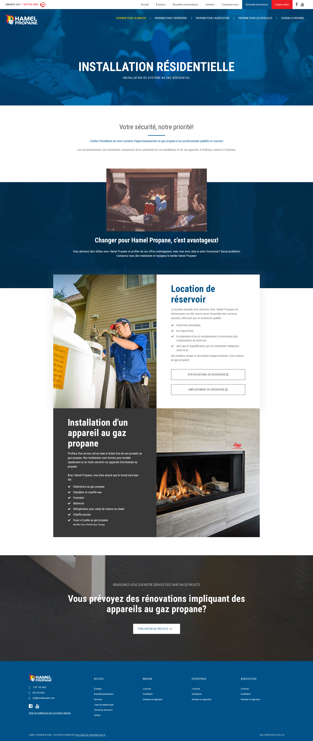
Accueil (145, 4)
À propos (161, 4)
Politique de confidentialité (90, 735)
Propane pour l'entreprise (171, 18)
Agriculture (249, 678)
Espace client (282, 4)
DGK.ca (280, 735)
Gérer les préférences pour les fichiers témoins (50, 713)
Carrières (210, 4)
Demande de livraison (257, 4)
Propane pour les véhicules (255, 18)
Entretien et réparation (152, 699)
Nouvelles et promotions (185, 4)
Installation (148, 694)
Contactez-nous (230, 4)
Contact (97, 715)
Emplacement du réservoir (207, 389)
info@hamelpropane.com (44, 698)
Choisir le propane (292, 18)
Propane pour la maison (131, 18)
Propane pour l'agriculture (212, 18)
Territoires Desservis (103, 710)
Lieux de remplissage (103, 704)
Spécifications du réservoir (207, 374)
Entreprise (199, 678)
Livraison (147, 689)
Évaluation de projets (153, 628)
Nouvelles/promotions (104, 694)
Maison (147, 678)
